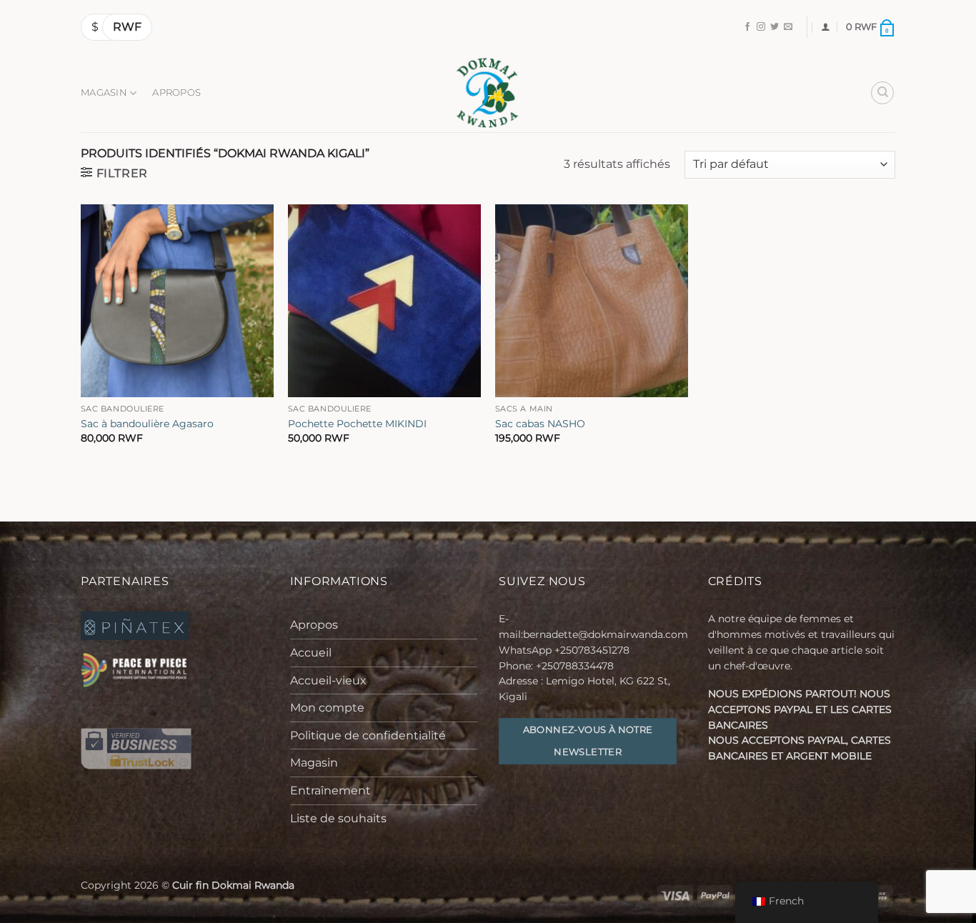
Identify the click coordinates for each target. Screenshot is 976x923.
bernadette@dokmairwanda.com (605, 634)
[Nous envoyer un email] (788, 27)
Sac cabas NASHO (540, 423)
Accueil (311, 652)
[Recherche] (882, 92)
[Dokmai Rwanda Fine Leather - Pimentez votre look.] (488, 93)
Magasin (104, 92)
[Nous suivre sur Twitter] (774, 27)
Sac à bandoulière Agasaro (147, 423)
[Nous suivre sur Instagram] (761, 27)
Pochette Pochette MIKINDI (357, 423)
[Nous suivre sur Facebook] (747, 27)
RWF (127, 27)
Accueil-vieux (328, 680)
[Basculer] (468, 625)
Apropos (176, 92)
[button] (825, 27)
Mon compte (327, 707)
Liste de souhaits (338, 818)
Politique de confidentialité (368, 735)
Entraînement (330, 790)
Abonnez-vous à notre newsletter (588, 741)
